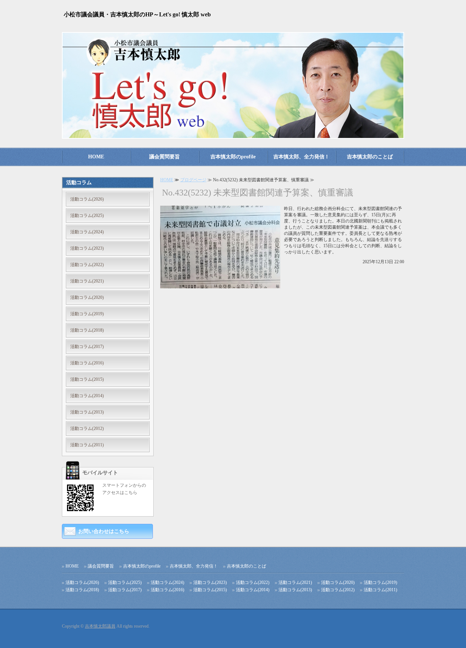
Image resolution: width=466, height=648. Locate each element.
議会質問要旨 (164, 156)
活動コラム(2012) (87, 428)
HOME (96, 156)
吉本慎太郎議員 (100, 626)
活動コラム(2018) (87, 330)
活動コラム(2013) (87, 412)
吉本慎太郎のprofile (233, 156)
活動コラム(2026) (87, 199)
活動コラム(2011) (87, 444)
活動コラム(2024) (87, 231)
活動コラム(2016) (87, 363)
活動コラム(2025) (87, 215)
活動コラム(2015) (87, 379)
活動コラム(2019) (87, 313)
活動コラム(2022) (87, 264)
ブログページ (193, 179)
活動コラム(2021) (87, 281)
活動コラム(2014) (87, 395)
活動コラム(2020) (87, 297)
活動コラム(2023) (87, 248)
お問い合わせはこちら (103, 531)
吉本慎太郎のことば (370, 156)
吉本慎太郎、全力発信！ (301, 156)
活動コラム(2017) (87, 346)
